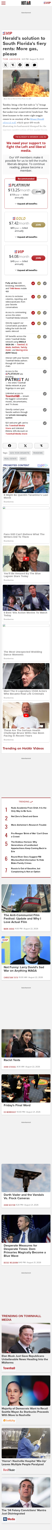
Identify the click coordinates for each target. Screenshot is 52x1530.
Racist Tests (12, 1060)
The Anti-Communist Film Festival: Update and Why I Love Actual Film (22, 918)
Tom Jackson (12, 59)
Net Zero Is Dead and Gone (24, 816)
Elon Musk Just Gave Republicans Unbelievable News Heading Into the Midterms (25, 1359)
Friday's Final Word (17, 1105)
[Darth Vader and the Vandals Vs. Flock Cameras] (26, 1177)
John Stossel (10, 1066)
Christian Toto (11, 977)
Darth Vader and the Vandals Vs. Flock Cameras (24, 1196)
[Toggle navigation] (3, 3)
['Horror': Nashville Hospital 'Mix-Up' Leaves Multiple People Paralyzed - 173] (26, 1443)
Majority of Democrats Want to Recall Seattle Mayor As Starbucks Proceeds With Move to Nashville (25, 1412)
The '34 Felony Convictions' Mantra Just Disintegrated (24, 1512)
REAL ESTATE (10, 459)
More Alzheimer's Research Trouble (28, 825)
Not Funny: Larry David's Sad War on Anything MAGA (24, 968)
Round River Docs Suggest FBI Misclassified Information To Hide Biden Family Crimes (27, 860)
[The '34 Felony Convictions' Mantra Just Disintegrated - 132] (26, 1492)
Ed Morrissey (10, 1112)
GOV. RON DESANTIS (19, 453)
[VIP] (47, 3)
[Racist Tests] (26, 1043)
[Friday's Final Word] (26, 1088)
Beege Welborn (11, 1262)
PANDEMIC (38, 453)
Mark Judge (9, 928)
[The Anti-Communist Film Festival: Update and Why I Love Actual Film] (26, 898)
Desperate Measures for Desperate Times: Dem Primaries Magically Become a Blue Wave (25, 1251)
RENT (23, 459)
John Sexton (9, 1204)
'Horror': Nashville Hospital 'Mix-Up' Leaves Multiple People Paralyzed (24, 1462)
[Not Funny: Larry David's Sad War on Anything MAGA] (26, 950)
